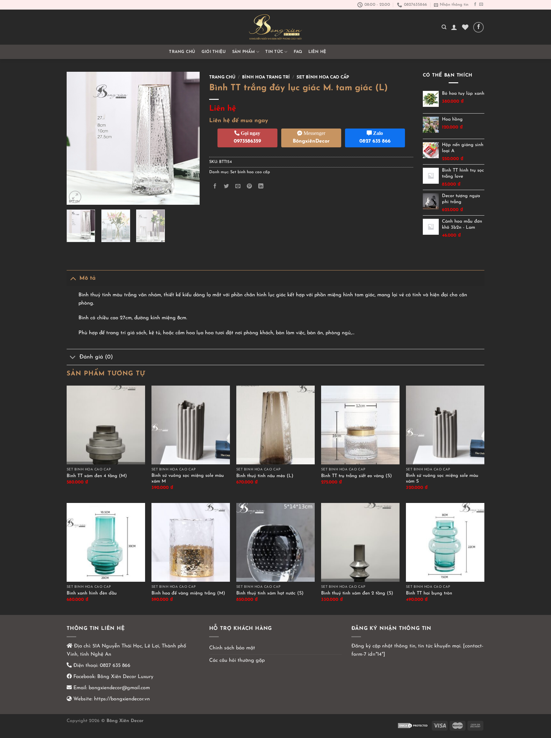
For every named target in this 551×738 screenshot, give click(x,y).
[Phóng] (75, 197)
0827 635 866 (115, 665)
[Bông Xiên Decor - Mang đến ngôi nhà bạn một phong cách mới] (275, 27)
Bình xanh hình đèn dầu (92, 593)
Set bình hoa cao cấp (323, 77)
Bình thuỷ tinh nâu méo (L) (264, 476)
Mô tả (87, 278)
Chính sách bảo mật (232, 648)
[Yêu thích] (465, 27)
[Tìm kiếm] (444, 27)
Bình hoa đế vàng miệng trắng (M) (188, 593)
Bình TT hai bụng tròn (429, 593)
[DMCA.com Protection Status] (413, 725)
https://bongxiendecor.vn (122, 699)
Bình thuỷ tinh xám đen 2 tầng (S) (357, 593)
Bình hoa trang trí (266, 77)
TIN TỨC (274, 52)
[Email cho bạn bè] (237, 186)
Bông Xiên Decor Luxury (124, 676)
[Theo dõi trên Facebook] (475, 4)
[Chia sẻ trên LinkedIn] (261, 186)
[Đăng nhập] (454, 27)
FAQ (298, 52)
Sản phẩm (243, 52)
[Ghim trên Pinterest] (249, 186)
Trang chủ (182, 52)
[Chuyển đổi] (73, 278)
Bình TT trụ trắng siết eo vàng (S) (356, 476)
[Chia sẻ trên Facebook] (214, 186)
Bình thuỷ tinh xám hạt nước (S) (270, 593)
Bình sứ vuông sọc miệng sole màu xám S (442, 478)
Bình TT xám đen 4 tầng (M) (97, 476)
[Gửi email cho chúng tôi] (481, 4)
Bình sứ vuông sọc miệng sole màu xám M (187, 478)
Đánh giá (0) (96, 357)
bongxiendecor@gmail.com (118, 687)
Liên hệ (317, 52)
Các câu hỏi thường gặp (237, 660)
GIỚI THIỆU (214, 52)
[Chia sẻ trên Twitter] (226, 186)
